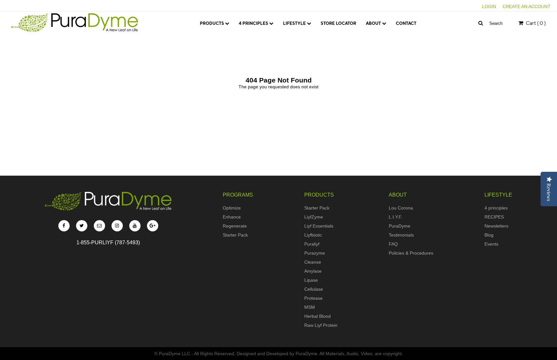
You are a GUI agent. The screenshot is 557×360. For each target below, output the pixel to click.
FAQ (393, 244)
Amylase (313, 271)
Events (491, 244)
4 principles (254, 23)
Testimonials (401, 235)
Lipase (311, 280)
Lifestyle (295, 23)
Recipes (296, 44)
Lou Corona (384, 36)
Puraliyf (311, 244)
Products (212, 23)
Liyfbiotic (313, 235)
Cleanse (312, 262)
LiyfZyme (313, 216)
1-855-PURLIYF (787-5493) (108, 242)
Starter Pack (235, 235)
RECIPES (494, 216)
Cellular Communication (272, 36)
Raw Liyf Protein (320, 325)
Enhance (232, 216)
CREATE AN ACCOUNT (527, 6)
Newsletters (496, 226)
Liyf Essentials (318, 226)
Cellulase (313, 289)
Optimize (232, 207)
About (374, 23)
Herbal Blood (317, 316)
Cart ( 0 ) (535, 23)
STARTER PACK (219, 36)
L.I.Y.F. (377, 44)
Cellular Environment (270, 44)
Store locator (338, 23)
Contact (406, 23)
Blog (488, 235)
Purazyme (314, 253)
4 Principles (301, 36)
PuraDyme (399, 226)
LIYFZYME (215, 44)
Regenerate (235, 226)
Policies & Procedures (411, 253)
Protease (313, 298)
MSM (309, 307)
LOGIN (489, 6)
